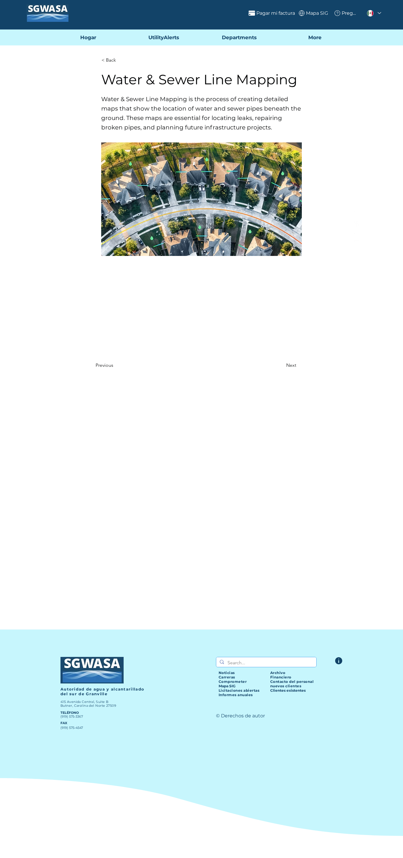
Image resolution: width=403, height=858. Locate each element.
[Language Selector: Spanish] (374, 13)
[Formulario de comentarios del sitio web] (339, 661)
